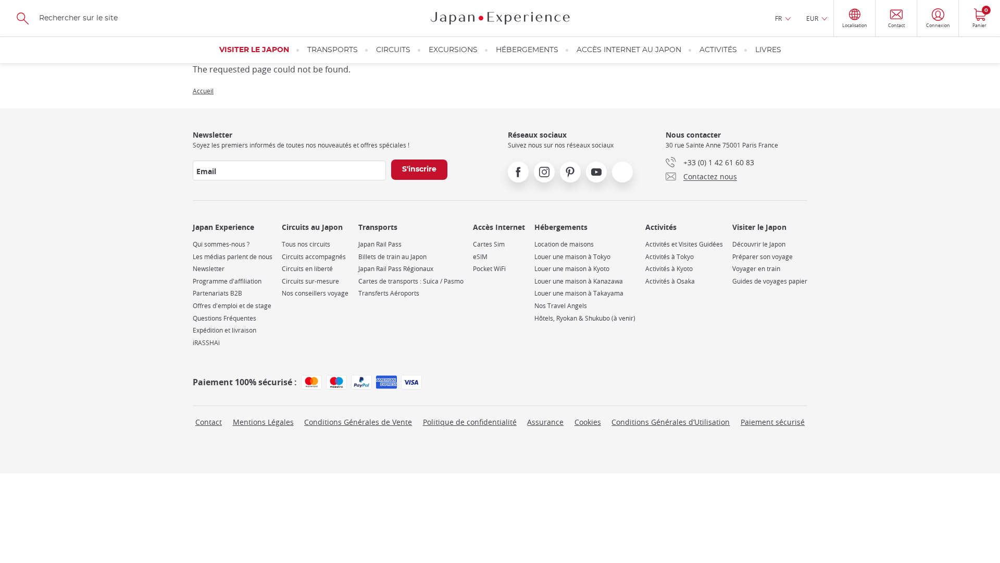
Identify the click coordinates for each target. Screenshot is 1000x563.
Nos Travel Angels (560, 306)
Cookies (587, 422)
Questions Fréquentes (224, 318)
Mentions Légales (263, 422)
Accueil (203, 91)
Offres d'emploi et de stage (232, 306)
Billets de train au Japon (392, 257)
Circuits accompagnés (314, 257)
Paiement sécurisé (773, 422)
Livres (768, 50)
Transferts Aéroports (388, 293)
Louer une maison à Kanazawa (578, 281)
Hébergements (527, 50)
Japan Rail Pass (380, 244)
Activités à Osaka (670, 281)
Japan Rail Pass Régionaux (395, 269)
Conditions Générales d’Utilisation (670, 422)
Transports (332, 50)
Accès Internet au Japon (629, 50)
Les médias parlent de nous (232, 257)
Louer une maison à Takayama (578, 293)
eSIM (480, 257)
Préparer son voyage (762, 257)
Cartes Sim (489, 244)
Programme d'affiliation (227, 281)
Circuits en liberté (307, 269)
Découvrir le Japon (758, 244)
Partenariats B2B (217, 293)
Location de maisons (564, 244)
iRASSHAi (206, 343)
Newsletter (208, 269)
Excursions (453, 50)
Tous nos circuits (306, 244)
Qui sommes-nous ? (221, 244)
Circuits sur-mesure (310, 281)
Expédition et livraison (224, 330)
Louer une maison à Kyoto (571, 269)
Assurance (545, 422)
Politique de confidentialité (470, 422)
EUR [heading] (812, 18)
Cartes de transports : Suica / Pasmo (411, 281)
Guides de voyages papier (769, 281)
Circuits (393, 50)
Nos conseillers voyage (315, 293)
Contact (208, 422)
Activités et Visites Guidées (684, 244)
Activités (718, 50)
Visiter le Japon (254, 50)
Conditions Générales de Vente (358, 422)
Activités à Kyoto (669, 269)
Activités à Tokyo (669, 257)
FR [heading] (778, 18)
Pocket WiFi (489, 269)
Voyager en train (756, 269)
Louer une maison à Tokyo (572, 257)
